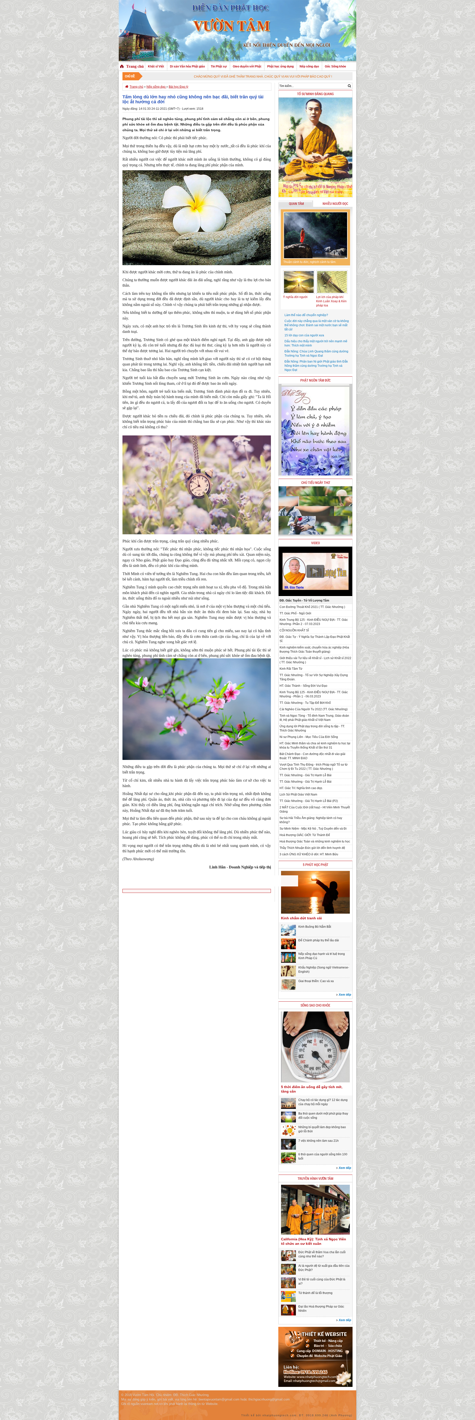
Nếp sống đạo (309, 66)
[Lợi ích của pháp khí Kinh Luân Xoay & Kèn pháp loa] (332, 293)
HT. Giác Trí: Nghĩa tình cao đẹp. (301, 788)
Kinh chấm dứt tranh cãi (301, 918)
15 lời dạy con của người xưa (304, 335)
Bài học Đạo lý (178, 86)
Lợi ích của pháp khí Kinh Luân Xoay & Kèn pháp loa (331, 301)
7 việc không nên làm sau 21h (318, 1140)
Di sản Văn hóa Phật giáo (187, 66)
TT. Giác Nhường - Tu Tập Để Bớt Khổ (305, 703)
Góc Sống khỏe (335, 66)
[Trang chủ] (122, 66)
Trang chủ (135, 66)
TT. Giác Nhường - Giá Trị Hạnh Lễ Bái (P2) (309, 801)
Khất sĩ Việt (156, 66)
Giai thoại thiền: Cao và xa (316, 981)
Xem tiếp (345, 994)
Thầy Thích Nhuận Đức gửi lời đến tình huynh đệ (312, 848)
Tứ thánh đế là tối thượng (315, 1293)
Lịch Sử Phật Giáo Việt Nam (298, 794)
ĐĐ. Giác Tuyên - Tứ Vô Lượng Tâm (304, 600)
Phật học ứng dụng (280, 66)
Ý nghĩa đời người (295, 297)
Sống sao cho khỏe (315, 1005)
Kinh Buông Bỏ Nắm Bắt (314, 926)
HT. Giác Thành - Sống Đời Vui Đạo (303, 686)
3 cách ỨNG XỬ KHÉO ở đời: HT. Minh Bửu (309, 854)
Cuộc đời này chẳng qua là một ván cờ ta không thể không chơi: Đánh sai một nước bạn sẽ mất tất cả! (317, 325)
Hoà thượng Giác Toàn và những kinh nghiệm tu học (315, 841)
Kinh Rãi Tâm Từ (291, 668)
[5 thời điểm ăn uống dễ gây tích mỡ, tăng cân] (315, 1081)
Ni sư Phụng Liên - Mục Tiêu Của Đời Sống (309, 737)
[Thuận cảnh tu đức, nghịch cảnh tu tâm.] (315, 235)
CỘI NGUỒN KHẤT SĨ (294, 630)
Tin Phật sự (219, 66)
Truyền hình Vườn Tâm (315, 1178)
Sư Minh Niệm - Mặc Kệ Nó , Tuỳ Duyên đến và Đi (313, 828)
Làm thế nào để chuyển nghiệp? (306, 315)
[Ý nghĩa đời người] (299, 293)
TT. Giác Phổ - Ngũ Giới (295, 613)
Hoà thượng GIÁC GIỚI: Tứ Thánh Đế (305, 835)
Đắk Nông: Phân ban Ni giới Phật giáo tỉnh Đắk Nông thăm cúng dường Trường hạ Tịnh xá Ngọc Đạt (316, 366)
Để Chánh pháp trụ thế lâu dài (318, 940)
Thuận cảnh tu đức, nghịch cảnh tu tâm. (309, 262)
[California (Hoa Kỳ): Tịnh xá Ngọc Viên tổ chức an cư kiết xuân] (315, 1233)
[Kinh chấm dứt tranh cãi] (315, 912)
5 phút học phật (315, 864)
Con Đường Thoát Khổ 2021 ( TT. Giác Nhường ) (312, 607)
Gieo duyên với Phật (247, 66)
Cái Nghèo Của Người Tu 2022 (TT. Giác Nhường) (314, 709)
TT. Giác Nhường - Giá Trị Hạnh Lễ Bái (306, 775)
